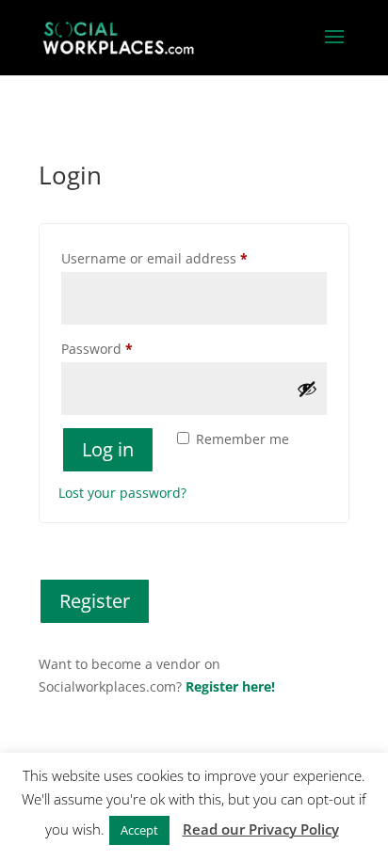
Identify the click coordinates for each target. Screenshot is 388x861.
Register (94, 601)
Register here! (230, 686)
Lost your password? (122, 493)
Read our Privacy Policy (261, 829)
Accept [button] (139, 829)
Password (125, 348)
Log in (108, 449)
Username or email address (183, 257)
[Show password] (307, 388)
